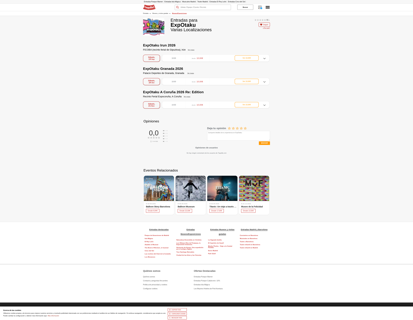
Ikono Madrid (213, 250)
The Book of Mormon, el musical (156, 248)
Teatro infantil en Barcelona (250, 244)
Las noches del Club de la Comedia (158, 254)
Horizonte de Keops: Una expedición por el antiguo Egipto (189, 248)
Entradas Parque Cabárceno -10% (207, 281)
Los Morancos (150, 257)
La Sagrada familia (215, 240)
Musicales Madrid (189, 2)
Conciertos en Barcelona (249, 235)
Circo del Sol (149, 251)
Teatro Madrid (202, 2)
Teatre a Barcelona (247, 241)
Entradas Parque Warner (153, 2)
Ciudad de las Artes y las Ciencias (188, 255)
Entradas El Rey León (218, 2)
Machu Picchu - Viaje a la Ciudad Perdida (220, 246)
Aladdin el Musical (151, 244)
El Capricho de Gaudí (216, 243)
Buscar (245, 7)
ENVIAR (264, 143)
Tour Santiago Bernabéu (185, 252)
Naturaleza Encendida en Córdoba (188, 240)
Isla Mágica (149, 238)
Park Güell (212, 253)
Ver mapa (191, 50)
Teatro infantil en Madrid (249, 248)
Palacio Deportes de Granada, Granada (163, 73)
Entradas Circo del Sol (236, 2)
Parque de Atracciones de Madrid (157, 235)
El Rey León (149, 241)
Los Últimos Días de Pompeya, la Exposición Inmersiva (188, 243)
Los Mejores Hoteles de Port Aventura (208, 289)
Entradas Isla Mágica (172, 2)
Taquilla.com (148, 5)
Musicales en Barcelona (248, 238)
